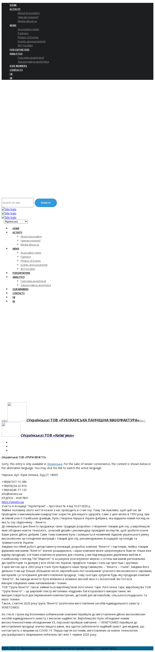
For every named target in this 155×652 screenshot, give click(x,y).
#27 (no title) (25, 45)
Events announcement (31, 41)
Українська (54, 464)
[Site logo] (9, 209)
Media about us (27, 21)
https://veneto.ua (13, 502)
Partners (23, 33)
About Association (29, 13)
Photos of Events (28, 37)
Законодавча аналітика (33, 61)
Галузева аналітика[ (31, 57)
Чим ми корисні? (28, 17)
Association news (28, 29)
